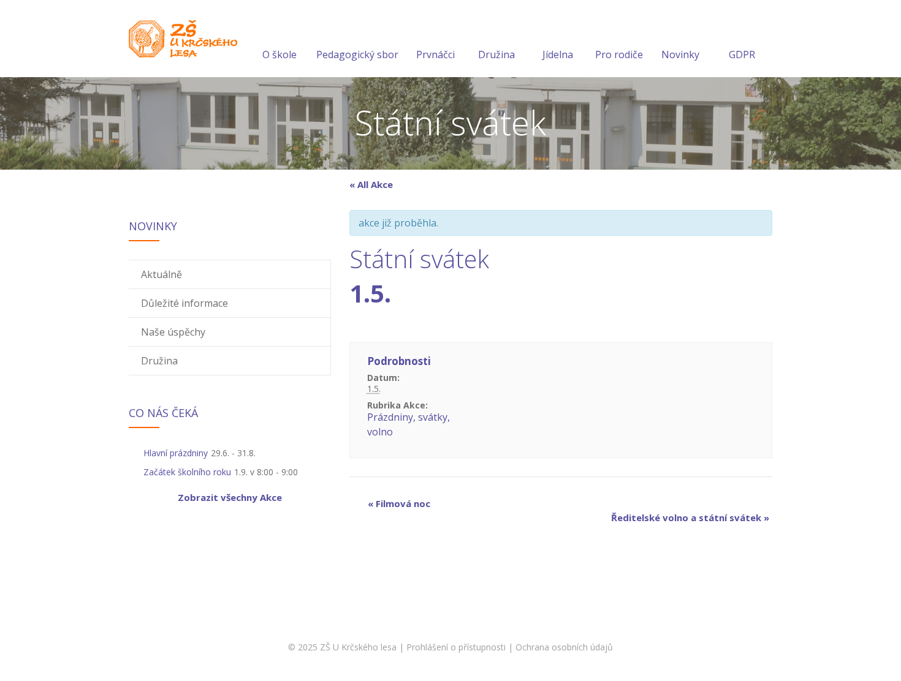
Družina (496, 54)
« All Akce (371, 184)
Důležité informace (184, 303)
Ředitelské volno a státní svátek (690, 517)
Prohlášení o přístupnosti (456, 647)
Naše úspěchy (173, 332)
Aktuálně (161, 274)
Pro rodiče (619, 54)
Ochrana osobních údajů (564, 647)
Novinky (680, 54)
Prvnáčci (435, 54)
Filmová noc (399, 503)
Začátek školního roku (187, 472)
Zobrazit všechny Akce (230, 497)
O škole (279, 54)
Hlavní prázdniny (175, 453)
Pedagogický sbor (357, 54)
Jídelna (557, 54)
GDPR (742, 54)
